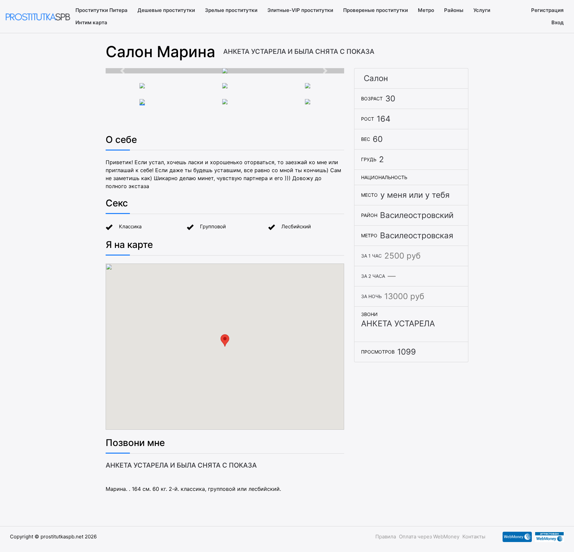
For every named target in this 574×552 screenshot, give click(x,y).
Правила (385, 536)
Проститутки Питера (101, 10)
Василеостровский (416, 215)
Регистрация (547, 10)
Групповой (213, 226)
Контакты (473, 536)
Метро (426, 10)
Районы (453, 10)
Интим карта (91, 22)
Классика (130, 226)
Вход (557, 22)
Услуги (481, 10)
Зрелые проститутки (231, 10)
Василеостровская (416, 235)
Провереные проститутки (375, 10)
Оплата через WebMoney (429, 536)
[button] (124, 70)
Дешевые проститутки (166, 10)
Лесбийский (296, 226)
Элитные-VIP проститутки (300, 10)
